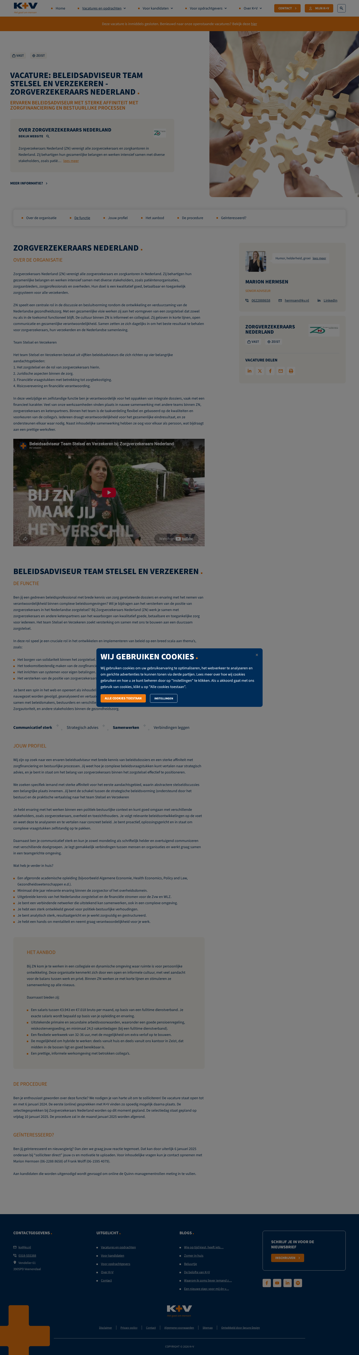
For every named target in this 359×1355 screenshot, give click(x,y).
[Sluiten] (256, 655)
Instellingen (163, 698)
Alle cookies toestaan (123, 698)
